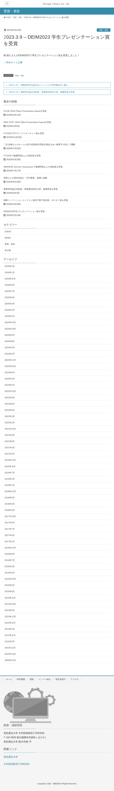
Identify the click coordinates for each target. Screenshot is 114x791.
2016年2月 (10, 572)
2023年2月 (10, 385)
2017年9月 (10, 522)
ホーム (9, 679)
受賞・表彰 (103, 30)
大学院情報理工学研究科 (17, 764)
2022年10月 (10, 391)
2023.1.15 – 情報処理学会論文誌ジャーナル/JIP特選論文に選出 (38, 85)
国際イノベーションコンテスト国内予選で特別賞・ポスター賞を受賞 (36, 200)
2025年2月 (10, 316)
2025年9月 (10, 285)
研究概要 (21, 679)
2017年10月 (10, 516)
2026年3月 (10, 266)
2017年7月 (10, 529)
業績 (32, 679)
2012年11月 (10, 635)
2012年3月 (10, 641)
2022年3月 (10, 416)
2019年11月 (10, 466)
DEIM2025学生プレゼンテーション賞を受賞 (24, 211)
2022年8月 (10, 404)
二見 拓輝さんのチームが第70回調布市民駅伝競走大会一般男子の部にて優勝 (39, 144)
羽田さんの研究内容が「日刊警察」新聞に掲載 (25, 178)
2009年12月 (10, 660)
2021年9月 (10, 435)
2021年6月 (10, 441)
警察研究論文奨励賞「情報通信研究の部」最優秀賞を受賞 (31, 189)
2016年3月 (10, 566)
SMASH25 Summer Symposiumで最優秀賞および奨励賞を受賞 (33, 167)
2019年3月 (10, 479)
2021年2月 (10, 454)
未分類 (8, 250)
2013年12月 (10, 616)
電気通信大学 (11, 757)
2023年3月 (10, 379)
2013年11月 (10, 623)
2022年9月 (10, 397)
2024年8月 (10, 341)
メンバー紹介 (44, 679)
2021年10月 (10, 429)
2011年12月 (10, 648)
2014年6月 (10, 610)
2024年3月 (10, 347)
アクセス (75, 679)
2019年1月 (10, 485)
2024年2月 (10, 354)
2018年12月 (10, 491)
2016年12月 (10, 548)
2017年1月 (10, 541)
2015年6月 (10, 585)
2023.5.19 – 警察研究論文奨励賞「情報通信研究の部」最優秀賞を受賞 (42, 92)
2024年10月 (10, 329)
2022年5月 (10, 410)
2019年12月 (10, 460)
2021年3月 (10, 447)
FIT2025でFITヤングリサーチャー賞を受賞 (24, 133)
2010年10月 (10, 654)
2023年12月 (10, 360)
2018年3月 (10, 504)
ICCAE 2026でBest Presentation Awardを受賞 (25, 111)
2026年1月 (10, 272)
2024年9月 (10, 335)
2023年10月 (10, 366)
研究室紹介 (61, 679)
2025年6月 (10, 297)
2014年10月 (10, 604)
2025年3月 (10, 310)
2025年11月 (10, 278)
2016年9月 (10, 554)
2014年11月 (10, 598)
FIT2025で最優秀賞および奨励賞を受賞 (22, 155)
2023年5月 (10, 372)
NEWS (8, 238)
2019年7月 (10, 472)
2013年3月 (10, 629)
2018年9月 (10, 497)
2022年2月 (10, 422)
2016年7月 (10, 560)
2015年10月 (10, 579)
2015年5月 (10, 591)
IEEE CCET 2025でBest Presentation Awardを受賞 (27, 122)
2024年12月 (10, 322)
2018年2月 (10, 510)
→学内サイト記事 (13, 62)
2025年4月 (10, 303)
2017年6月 (10, 535)
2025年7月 (10, 291)
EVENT (8, 231)
